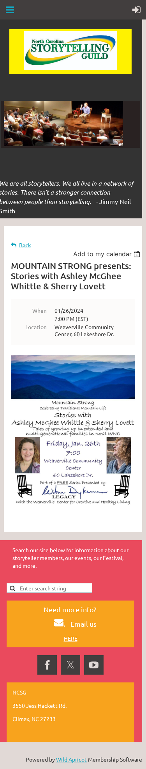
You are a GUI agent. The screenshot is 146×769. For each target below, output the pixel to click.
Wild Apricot (71, 759)
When (39, 310)
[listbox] (107, 254)
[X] (70, 665)
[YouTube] (94, 665)
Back (25, 245)
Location (36, 326)
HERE (70, 638)
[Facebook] (47, 665)
